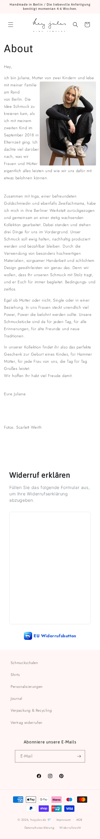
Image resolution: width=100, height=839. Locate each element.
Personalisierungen (27, 686)
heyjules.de (38, 819)
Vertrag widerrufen (26, 722)
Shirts (15, 674)
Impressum (64, 820)
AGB (79, 820)
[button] (11, 24)
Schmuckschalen (24, 662)
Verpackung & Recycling (31, 710)
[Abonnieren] (79, 756)
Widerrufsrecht (70, 827)
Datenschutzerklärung (39, 827)
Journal (16, 698)
